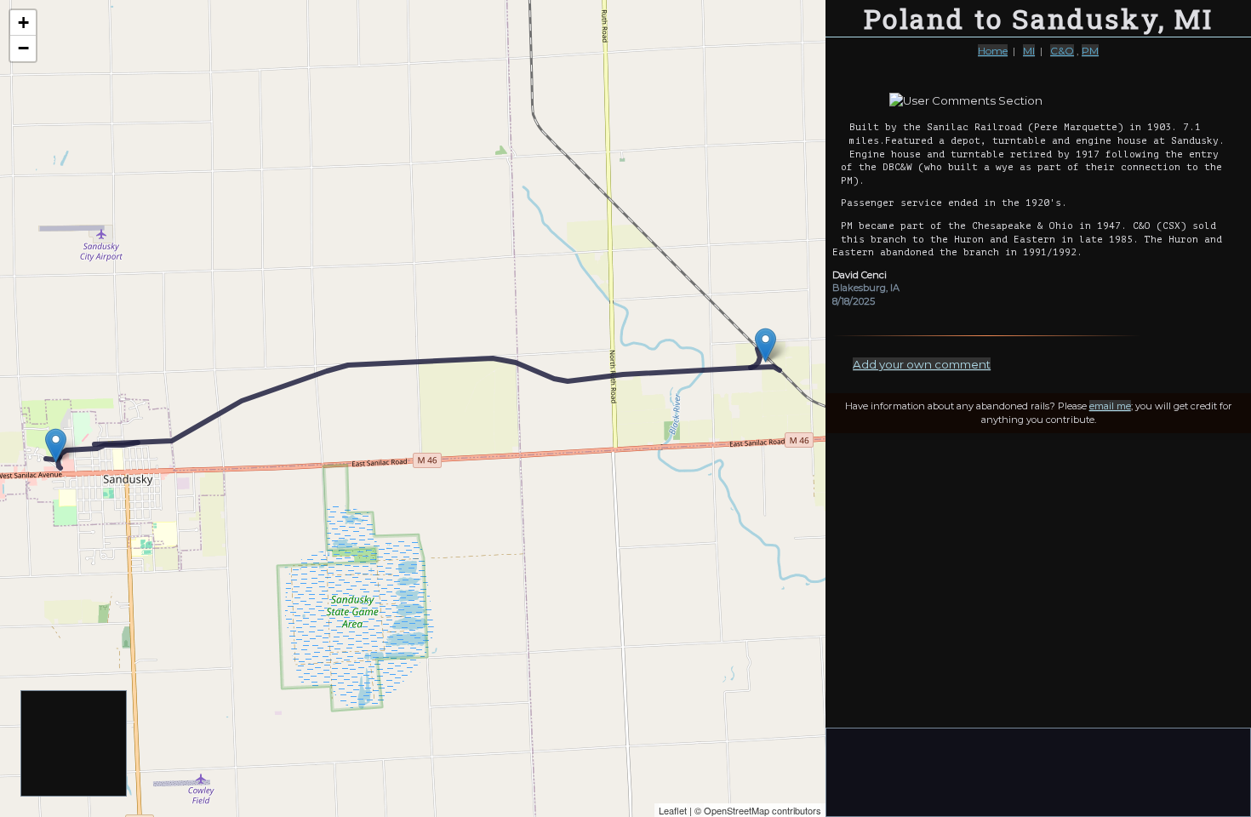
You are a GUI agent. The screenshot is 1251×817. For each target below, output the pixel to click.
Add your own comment (922, 364)
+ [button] (23, 22)
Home (993, 50)
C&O (1062, 50)
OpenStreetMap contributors (762, 810)
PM (1090, 50)
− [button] (23, 48)
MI (1029, 50)
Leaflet (673, 810)
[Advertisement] (74, 744)
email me (1110, 406)
